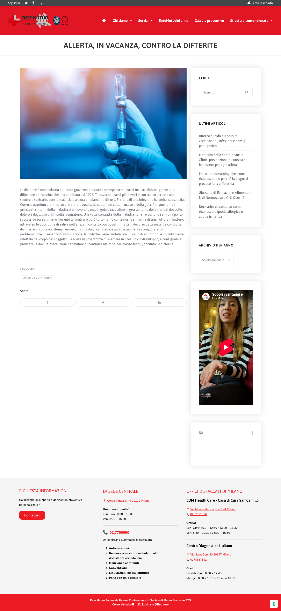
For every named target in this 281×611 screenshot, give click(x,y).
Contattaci (32, 515)
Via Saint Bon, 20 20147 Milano (210, 554)
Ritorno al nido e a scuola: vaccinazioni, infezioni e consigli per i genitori (223, 141)
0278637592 (198, 559)
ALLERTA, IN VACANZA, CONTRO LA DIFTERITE (140, 45)
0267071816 (198, 514)
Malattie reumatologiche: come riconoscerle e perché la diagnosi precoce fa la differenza (223, 178)
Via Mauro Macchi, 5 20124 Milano (213, 509)
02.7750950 (116, 532)
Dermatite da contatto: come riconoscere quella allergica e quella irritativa (221, 211)
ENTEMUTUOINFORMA (37, 277)
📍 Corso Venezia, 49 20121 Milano (126, 500)
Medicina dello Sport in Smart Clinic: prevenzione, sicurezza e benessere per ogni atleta (222, 160)
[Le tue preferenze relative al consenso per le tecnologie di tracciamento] (274, 604)
